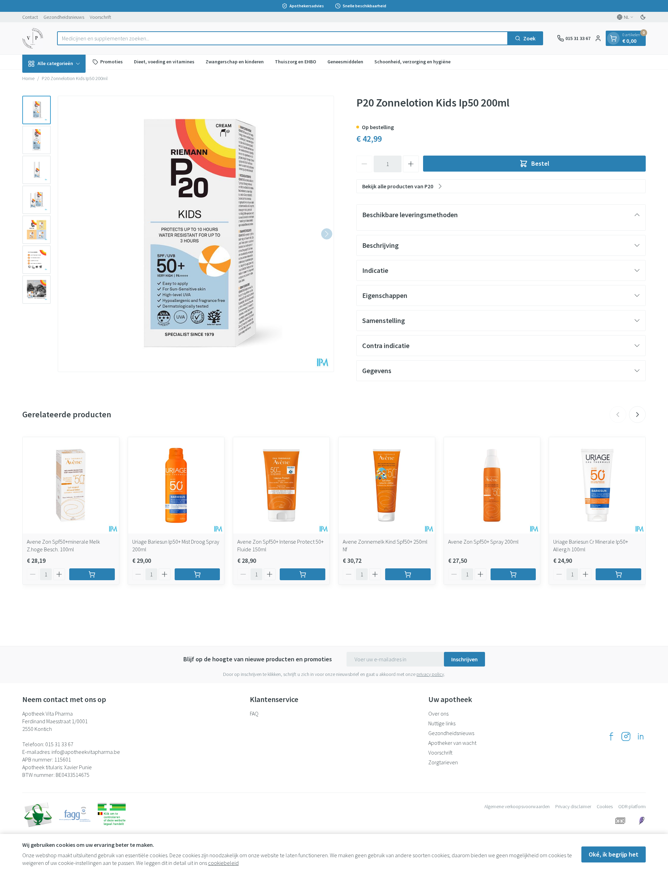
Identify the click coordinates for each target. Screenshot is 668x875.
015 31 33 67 (59, 744)
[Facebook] (611, 736)
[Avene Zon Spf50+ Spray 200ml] (492, 485)
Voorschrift (100, 17)
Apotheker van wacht (452, 742)
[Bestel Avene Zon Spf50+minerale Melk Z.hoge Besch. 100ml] (92, 574)
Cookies (605, 806)
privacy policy (430, 674)
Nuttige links (441, 723)
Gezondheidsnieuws (63, 17)
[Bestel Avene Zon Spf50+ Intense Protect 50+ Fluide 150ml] (302, 574)
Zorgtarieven (443, 762)
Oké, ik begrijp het (613, 854)
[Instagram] (626, 736)
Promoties (111, 61)
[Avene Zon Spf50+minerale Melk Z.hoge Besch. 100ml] (71, 485)
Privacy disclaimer (573, 806)
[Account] (598, 38)
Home (28, 78)
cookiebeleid (223, 862)
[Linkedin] (640, 736)
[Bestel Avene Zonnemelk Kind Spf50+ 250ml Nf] (408, 574)
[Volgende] (326, 233)
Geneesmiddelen (345, 61)
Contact (30, 17)
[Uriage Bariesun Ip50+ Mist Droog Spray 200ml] (176, 485)
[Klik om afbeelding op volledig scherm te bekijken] (196, 234)
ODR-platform (632, 806)
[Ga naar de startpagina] (32, 38)
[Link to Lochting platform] (641, 821)
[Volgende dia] (637, 414)
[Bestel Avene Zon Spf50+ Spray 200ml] (513, 574)
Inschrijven (464, 659)
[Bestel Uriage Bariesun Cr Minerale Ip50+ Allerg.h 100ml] (618, 574)
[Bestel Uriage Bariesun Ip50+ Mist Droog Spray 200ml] (197, 574)
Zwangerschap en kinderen (235, 61)
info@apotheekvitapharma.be (85, 751)
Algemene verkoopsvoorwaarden (517, 806)
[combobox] (282, 38)
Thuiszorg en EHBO (295, 61)
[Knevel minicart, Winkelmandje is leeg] (613, 38)
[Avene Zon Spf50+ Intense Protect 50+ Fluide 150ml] (281, 485)
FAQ (254, 713)
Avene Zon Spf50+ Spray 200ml (483, 541)
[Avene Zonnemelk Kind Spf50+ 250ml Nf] (387, 485)
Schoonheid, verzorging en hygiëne (412, 61)
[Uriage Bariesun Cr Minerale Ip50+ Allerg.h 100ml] (597, 485)
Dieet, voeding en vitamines (164, 61)
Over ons (438, 713)
